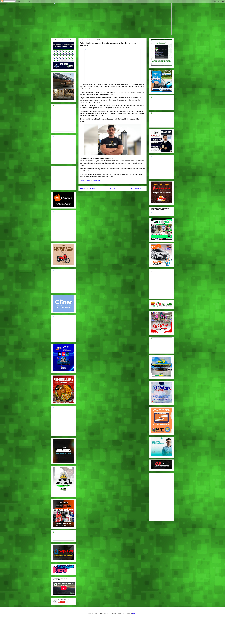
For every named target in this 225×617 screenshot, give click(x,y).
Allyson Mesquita (86, 180)
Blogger (134, 613)
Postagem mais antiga (138, 188)
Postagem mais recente (87, 188)
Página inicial (113, 188)
